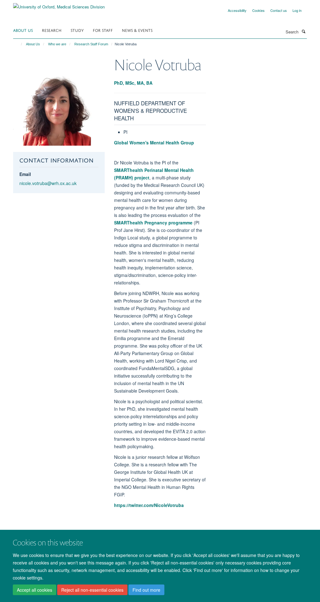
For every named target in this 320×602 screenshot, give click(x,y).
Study (77, 30)
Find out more (146, 590)
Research (52, 30)
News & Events (137, 30)
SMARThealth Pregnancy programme (153, 222)
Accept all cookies (34, 590)
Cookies (258, 10)
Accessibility (237, 10)
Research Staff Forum (91, 44)
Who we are (57, 44)
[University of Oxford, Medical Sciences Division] (59, 5)
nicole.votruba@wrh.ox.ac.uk (48, 183)
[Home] (18, 44)
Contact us (278, 10)
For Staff (103, 30)
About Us (23, 30)
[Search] (303, 31)
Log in (297, 10)
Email (25, 174)
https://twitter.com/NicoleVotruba (149, 505)
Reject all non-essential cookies (92, 590)
